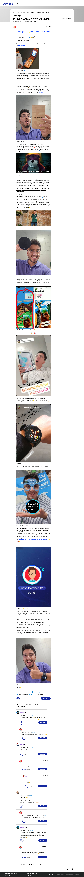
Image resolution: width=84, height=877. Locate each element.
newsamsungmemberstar (24, 692)
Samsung (35, 692)
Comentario (45, 698)
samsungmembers (45, 692)
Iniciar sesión (73, 3)
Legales (29, 875)
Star (33, 694)
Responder (42, 722)
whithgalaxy (40, 694)
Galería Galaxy (23, 3)
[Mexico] (8, 3)
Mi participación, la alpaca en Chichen (25, 329)
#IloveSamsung (20, 141)
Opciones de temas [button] (65, 18)
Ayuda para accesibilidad (11, 873)
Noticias (39, 29)
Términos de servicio (32, 873)
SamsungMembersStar (23, 694)
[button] (48, 26)
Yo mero (18, 684)
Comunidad (17, 3)
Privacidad (7, 875)
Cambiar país (52, 874)
